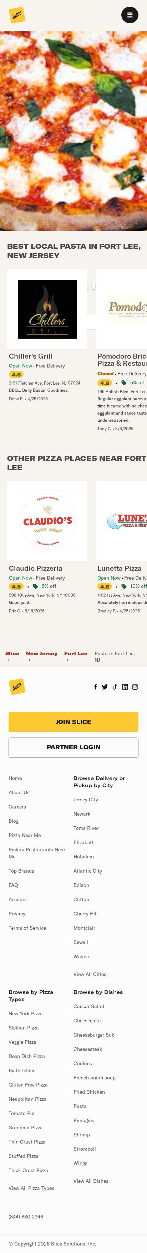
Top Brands (21, 871)
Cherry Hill (86, 913)
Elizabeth (84, 842)
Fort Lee (75, 653)
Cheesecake (87, 1020)
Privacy (17, 913)
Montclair (84, 928)
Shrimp (82, 1134)
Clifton (81, 899)
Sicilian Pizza (24, 1028)
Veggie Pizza (22, 1042)
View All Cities (90, 974)
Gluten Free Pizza (28, 1085)
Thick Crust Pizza (28, 1170)
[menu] (129, 15)
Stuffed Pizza (24, 1156)
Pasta (80, 1106)
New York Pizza (26, 1013)
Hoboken (84, 856)
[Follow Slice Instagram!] (135, 687)
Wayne (81, 956)
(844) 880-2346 (26, 1216)
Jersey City (86, 799)
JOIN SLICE (73, 721)
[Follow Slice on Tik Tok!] (114, 687)
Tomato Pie (21, 1113)
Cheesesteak (88, 1049)
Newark (82, 814)
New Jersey (41, 653)
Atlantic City (88, 871)
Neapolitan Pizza (28, 1099)
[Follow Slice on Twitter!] (104, 687)
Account (18, 899)
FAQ (13, 885)
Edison (81, 885)
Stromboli (85, 1149)
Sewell (81, 942)
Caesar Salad (89, 1006)
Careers (17, 806)
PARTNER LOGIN (74, 747)
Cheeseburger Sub (94, 1035)
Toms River (86, 828)
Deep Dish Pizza (27, 1056)
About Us (19, 792)
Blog (14, 821)
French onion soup (95, 1077)
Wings (80, 1163)
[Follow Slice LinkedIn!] (125, 687)
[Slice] (17, 16)
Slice (12, 653)
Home (15, 778)
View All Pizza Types (31, 1188)
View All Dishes (91, 1181)
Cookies (83, 1063)
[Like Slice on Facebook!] (95, 687)
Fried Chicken (89, 1092)
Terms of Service (27, 928)
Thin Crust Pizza (27, 1142)
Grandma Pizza (26, 1127)
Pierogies (84, 1120)
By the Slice (22, 1070)
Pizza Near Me (25, 835)
